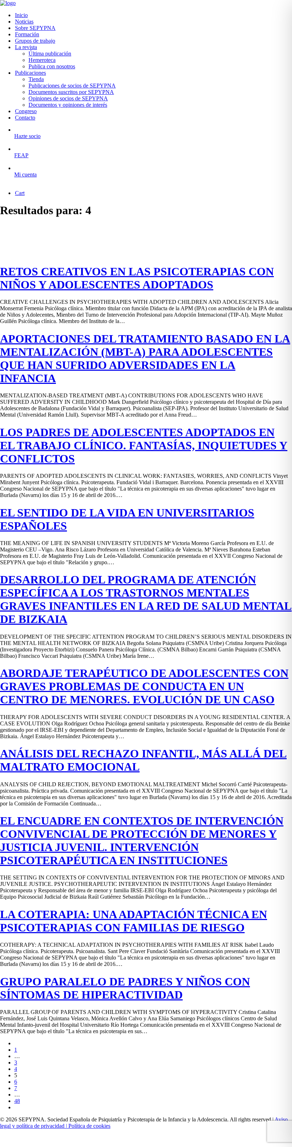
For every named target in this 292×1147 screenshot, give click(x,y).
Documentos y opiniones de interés (67, 105)
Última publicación (49, 54)
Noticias (24, 21)
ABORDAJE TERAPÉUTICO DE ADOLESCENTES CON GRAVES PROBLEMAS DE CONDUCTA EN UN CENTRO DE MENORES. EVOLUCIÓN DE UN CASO (144, 686)
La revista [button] (26, 47)
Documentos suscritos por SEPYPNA (71, 92)
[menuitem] (153, 15)
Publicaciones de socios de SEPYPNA (72, 86)
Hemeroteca (42, 60)
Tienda (36, 79)
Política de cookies (89, 1126)
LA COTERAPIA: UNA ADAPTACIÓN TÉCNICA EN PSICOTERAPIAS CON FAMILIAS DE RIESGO (133, 921)
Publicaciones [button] (30, 73)
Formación (27, 34)
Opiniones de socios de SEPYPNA (68, 98)
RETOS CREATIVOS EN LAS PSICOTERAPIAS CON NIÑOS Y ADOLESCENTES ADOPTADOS (137, 278)
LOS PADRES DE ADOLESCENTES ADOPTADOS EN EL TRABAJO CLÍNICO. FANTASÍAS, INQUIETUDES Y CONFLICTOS (143, 445)
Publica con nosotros (51, 66)
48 (17, 1101)
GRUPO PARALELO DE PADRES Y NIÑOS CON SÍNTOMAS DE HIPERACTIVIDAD (125, 988)
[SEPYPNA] (146, 3)
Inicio (21, 15)
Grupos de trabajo (35, 41)
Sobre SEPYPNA (35, 28)
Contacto (25, 118)
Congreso (26, 111)
